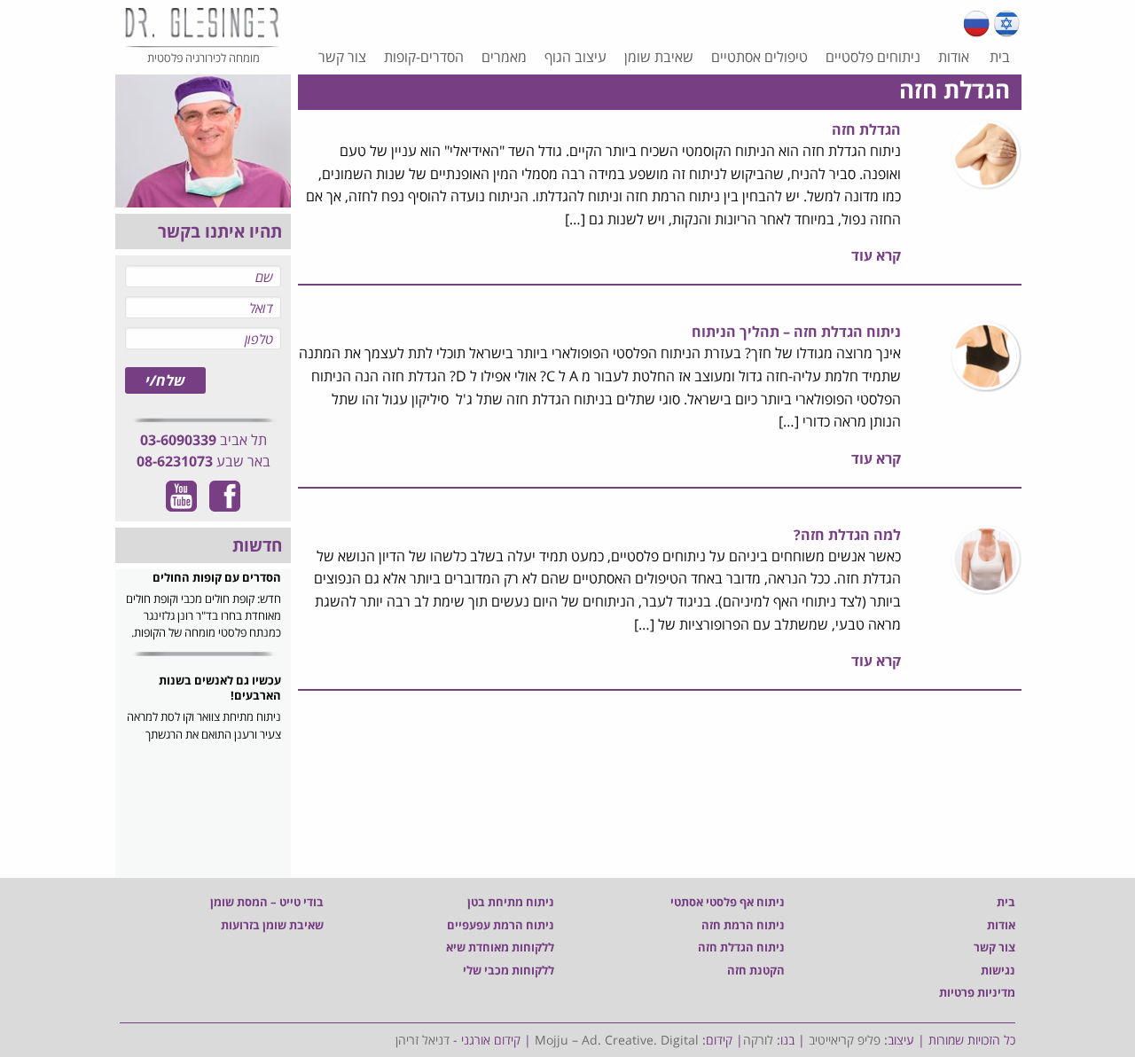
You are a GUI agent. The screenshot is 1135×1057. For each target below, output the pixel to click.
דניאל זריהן (422, 1039)
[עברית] (1006, 24)
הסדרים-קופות (424, 57)
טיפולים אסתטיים (759, 57)
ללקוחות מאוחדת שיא (500, 947)
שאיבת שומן (658, 57)
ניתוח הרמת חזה (743, 925)
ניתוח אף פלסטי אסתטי (727, 902)
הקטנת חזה (756, 970)
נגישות (998, 970)
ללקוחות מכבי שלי (508, 970)
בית (1000, 57)
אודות (953, 57)
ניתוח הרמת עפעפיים (500, 925)
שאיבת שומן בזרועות (272, 925)
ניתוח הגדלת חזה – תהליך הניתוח (796, 331)
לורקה (758, 1039)
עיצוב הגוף (575, 57)
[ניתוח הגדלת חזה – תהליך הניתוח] (986, 355)
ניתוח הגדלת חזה (741, 947)
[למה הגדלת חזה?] (986, 558)
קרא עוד (876, 255)
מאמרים (504, 57)
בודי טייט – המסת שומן (267, 902)
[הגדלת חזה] (986, 152)
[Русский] (976, 24)
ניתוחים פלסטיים (873, 57)
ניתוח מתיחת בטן (510, 902)
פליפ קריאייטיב (845, 1039)
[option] (203, 620)
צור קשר (342, 57)
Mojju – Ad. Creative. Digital (617, 1039)
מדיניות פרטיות (977, 992)
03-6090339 (178, 440)
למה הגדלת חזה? (847, 534)
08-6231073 (175, 461)
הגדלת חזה (866, 129)
